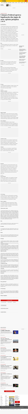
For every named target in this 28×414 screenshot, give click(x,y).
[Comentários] (4, 21)
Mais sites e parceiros (6, 400)
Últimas (2, 5)
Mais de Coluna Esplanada (9, 391)
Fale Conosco (17, 409)
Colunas (19, 2)
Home (2, 2)
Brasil (24, 2)
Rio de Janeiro (9, 2)
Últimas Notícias (5, 2)
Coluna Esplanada (4, 13)
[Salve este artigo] (3, 21)
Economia (22, 2)
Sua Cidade (6, 397)
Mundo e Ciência (6, 396)
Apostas (6, 398)
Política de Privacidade (6, 405)
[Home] (4, 1)
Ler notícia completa (9, 300)
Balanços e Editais (6, 401)
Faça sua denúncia (6, 403)
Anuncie (20, 409)
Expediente (13, 409)
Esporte (16, 2)
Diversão (13, 2)
